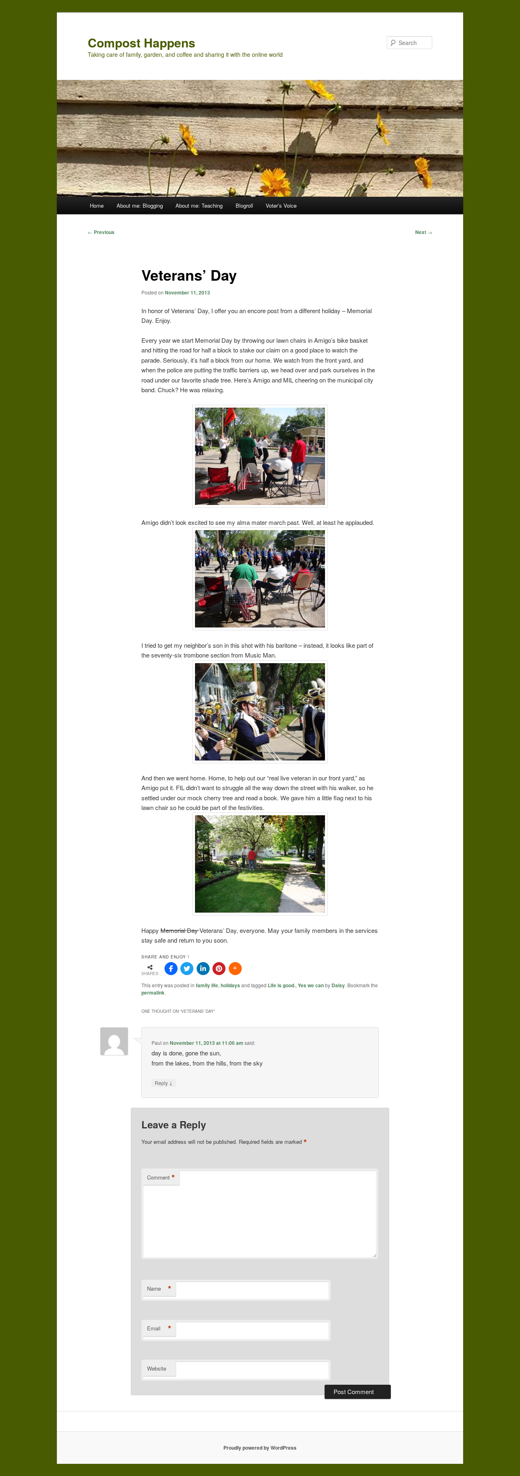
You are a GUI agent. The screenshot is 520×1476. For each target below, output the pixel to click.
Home (97, 205)
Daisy (338, 985)
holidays (230, 985)
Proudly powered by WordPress (260, 1447)
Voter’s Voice (281, 205)
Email (159, 1328)
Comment (161, 1177)
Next (423, 232)
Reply (164, 1082)
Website (156, 1368)
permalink (153, 992)
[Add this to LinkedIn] (203, 968)
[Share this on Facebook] (171, 968)
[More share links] (235, 968)
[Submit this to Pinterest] (218, 968)
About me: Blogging (140, 205)
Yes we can (311, 985)
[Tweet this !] (186, 968)
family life (207, 985)
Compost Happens (141, 42)
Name (159, 1288)
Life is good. (281, 985)
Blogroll (244, 205)
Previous (101, 232)
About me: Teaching (199, 205)
